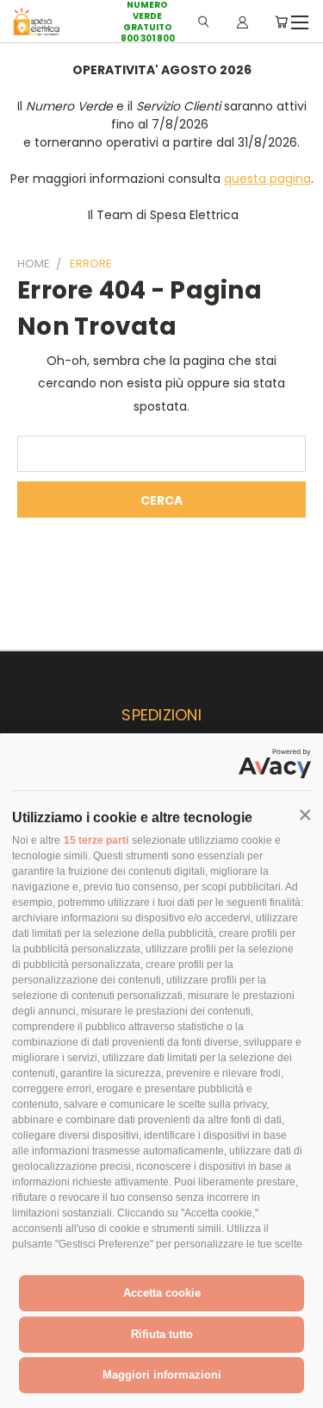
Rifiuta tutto (162, 1334)
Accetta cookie (162, 1292)
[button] (305, 815)
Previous (26, 1390)
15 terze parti (96, 840)
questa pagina (267, 178)
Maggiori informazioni (161, 1374)
